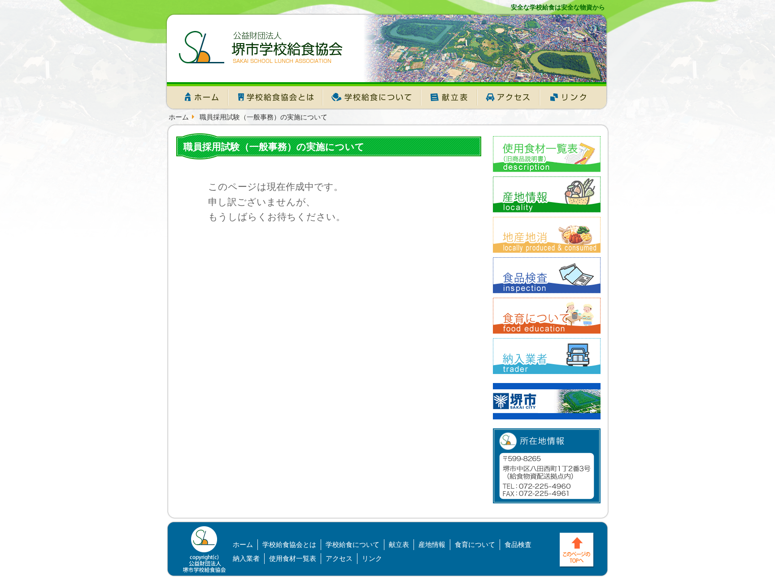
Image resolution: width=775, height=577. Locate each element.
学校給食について (371, 98)
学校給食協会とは (275, 98)
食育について (475, 544)
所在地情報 (547, 465)
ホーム (196, 98)
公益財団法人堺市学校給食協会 (261, 47)
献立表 (449, 98)
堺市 (547, 401)
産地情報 (431, 544)
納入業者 (246, 558)
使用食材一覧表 (292, 558)
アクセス (508, 98)
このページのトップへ (578, 551)
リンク (575, 98)
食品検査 (518, 544)
